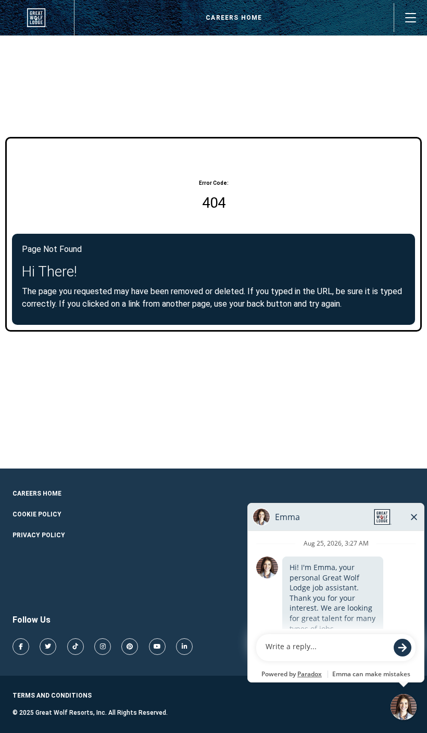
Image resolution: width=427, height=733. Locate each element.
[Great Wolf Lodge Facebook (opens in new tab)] (20, 646)
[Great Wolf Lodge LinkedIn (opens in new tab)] (184, 646)
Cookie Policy (36, 514)
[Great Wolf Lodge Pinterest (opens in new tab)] (129, 646)
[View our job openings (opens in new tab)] (37, 17)
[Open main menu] (410, 17)
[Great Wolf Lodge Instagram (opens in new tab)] (102, 646)
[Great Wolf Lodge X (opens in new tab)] (48, 646)
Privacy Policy (38, 535)
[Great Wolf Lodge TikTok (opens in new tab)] (75, 646)
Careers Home (234, 17)
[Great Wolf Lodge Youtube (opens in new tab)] (157, 646)
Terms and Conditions (52, 695)
